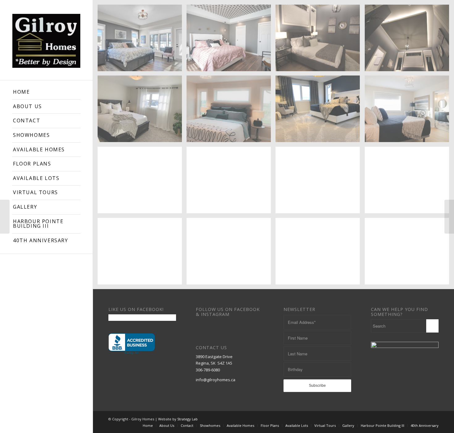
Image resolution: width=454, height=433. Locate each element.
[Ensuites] (5, 217)
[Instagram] (434, 418)
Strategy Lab (187, 419)
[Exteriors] (449, 217)
